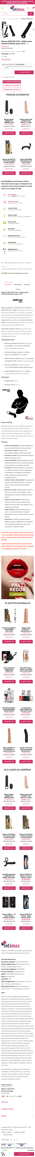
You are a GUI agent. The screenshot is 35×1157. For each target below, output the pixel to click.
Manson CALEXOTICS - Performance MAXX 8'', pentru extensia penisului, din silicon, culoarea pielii (9, 161)
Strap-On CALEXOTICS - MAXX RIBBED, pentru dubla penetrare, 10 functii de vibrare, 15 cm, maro (9, 629)
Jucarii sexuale (27, 269)
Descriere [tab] (8, 284)
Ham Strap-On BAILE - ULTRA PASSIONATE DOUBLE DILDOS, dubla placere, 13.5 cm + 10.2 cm (9, 709)
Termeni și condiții (19, 1132)
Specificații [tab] (18, 284)
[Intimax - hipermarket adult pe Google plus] (14, 1140)
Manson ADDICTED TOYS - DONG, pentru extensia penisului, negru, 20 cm (17, 1148)
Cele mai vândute (6, 269)
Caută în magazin (6, 1132)
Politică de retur (8, 1134)
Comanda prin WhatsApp (12, 82)
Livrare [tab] (18, 289)
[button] (33, 30)
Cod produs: (5, 54)
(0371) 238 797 (7, 1089)
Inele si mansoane (17, 269)
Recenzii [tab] (27, 284)
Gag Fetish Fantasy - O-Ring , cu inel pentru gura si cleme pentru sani (26, 669)
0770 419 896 (7, 1091)
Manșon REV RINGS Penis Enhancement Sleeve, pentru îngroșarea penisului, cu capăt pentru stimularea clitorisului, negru (26, 161)
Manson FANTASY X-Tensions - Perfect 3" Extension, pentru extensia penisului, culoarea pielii (26, 876)
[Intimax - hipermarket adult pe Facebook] (11, 1140)
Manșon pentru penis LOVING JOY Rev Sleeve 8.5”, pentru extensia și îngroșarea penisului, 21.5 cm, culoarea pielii (26, 121)
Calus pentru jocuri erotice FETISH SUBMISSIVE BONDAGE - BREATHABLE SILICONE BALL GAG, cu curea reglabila (9, 669)
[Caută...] (31, 14)
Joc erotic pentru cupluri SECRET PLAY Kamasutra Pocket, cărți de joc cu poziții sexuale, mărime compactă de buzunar (26, 709)
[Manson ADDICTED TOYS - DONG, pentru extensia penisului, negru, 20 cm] (3, 1154)
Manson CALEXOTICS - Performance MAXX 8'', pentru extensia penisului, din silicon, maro (26, 836)
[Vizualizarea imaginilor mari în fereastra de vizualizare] (31, 35)
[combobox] (14, 14)
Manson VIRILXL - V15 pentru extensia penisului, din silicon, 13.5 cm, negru (9, 916)
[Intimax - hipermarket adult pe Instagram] (17, 1140)
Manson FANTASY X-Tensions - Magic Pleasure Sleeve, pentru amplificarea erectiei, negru (26, 916)
